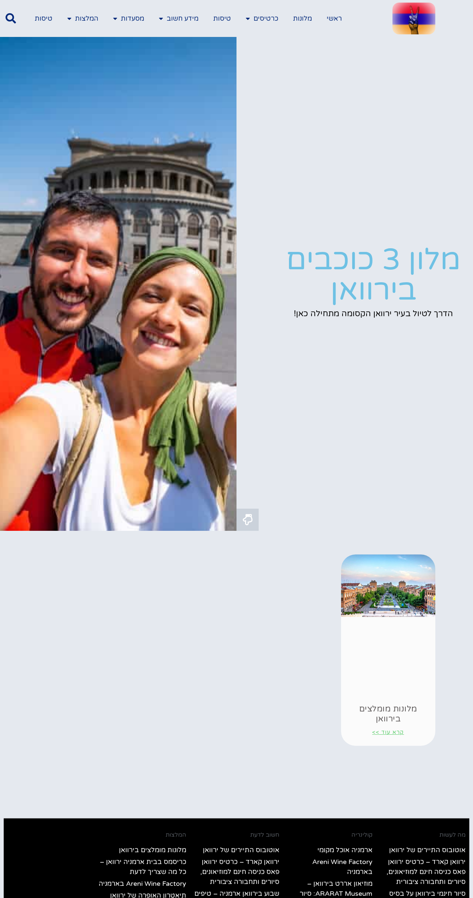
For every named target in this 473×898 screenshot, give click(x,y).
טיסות (222, 18)
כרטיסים (265, 18)
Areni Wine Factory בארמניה (142, 884)
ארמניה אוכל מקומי (344, 850)
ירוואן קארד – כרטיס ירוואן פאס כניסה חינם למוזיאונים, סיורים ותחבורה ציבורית (426, 872)
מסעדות (132, 18)
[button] (10, 18)
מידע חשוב (182, 18)
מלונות (302, 18)
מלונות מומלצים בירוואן (388, 713)
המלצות (86, 18)
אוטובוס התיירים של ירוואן (427, 850)
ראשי (334, 18)
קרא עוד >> (388, 732)
